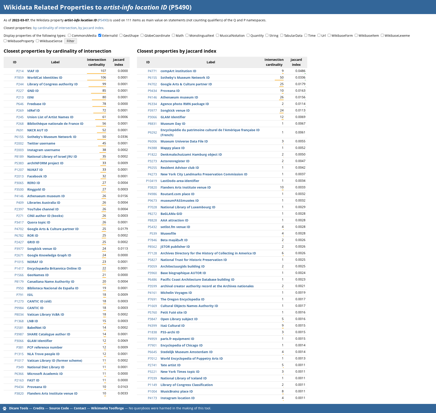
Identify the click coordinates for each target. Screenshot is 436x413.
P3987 (19, 334)
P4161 (152, 292)
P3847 (152, 319)
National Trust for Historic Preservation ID (194, 260)
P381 (20, 347)
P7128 (152, 253)
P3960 (152, 273)
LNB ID (32, 321)
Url (323, 35)
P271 (20, 216)
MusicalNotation (232, 35)
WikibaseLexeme (397, 35)
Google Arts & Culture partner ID (53, 229)
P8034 (19, 314)
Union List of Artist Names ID (50, 117)
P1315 (19, 354)
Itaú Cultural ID (173, 325)
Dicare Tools (18, 408)
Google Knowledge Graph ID (49, 255)
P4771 (152, 71)
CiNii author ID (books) (45, 216)
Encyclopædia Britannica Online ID (54, 268)
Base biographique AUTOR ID (183, 273)
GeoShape (131, 35)
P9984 (19, 308)
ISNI (30, 97)
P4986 (152, 194)
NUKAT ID (35, 169)
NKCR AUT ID (37, 130)
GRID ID (33, 242)
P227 (20, 90)
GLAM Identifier (39, 341)
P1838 (152, 332)
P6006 (152, 141)
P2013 (19, 176)
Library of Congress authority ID (52, 84)
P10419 (151, 181)
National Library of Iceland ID (184, 378)
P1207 (19, 169)
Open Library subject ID (179, 319)
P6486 (152, 279)
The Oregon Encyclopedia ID (182, 299)
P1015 (19, 262)
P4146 (19, 196)
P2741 (152, 365)
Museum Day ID (173, 123)
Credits (38, 408)
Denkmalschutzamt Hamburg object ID (191, 154)
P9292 (152, 132)
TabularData (293, 35)
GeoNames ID (38, 275)
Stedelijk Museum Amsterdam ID (187, 352)
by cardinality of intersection (55, 28)
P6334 (152, 104)
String (273, 35)
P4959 (152, 339)
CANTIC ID (35, 308)
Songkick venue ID (41, 248)
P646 (20, 104)
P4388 (152, 148)
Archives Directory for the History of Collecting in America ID (208, 253)
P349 (20, 367)
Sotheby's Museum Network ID (51, 137)
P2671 (19, 255)
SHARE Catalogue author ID (48, 334)
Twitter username (41, 143)
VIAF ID (33, 71)
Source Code (59, 408)
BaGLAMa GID (171, 213)
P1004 (152, 391)
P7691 (152, 299)
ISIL (30, 295)
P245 (20, 117)
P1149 (152, 385)
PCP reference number (44, 347)
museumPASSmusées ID (180, 200)
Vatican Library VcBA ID (45, 314)
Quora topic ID (38, 222)
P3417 (19, 222)
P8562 (152, 246)
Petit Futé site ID (174, 312)
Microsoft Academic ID (45, 373)
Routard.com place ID (177, 194)
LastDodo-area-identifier (180, 181)
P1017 (19, 360)
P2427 (19, 242)
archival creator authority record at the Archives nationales (207, 286)
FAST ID (33, 380)
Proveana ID (36, 387)
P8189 (19, 156)
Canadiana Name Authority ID (50, 281)
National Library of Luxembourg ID (188, 207)
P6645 (152, 352)
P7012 (152, 358)
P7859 (19, 77)
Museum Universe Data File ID (184, 141)
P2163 (19, 380)
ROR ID (32, 235)
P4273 (152, 174)
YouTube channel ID (43, 209)
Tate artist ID (171, 365)
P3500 (19, 189)
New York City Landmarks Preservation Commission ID (204, 174)
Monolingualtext (201, 35)
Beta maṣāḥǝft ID (174, 240)
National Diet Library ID (45, 367)
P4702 (19, 229)
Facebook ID (37, 176)
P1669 (152, 306)
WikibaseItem (369, 35)
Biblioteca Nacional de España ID (52, 288)
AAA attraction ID (174, 220)
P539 (153, 233)
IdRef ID (33, 110)
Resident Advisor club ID (180, 167)
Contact (80, 408)
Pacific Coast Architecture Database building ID (197, 279)
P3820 (19, 393)
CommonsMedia (84, 35)
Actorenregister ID (175, 161)
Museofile (168, 233)
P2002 (19, 143)
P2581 (19, 327)
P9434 (19, 387)
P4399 (152, 325)
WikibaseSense (51, 41)
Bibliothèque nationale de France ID (55, 123)
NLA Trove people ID (43, 354)
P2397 (19, 209)
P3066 (19, 341)
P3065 (19, 183)
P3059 (152, 266)
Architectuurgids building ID (183, 266)
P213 (20, 97)
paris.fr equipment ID (177, 339)
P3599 (152, 286)
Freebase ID (36, 104)
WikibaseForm (342, 35)
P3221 (152, 371)
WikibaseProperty (20, 41)
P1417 (19, 268)
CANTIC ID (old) (39, 301)
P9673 (152, 200)
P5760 (152, 312)
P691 (20, 130)
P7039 (152, 378)
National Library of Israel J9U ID (52, 156)
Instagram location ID (178, 398)
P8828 (152, 220)
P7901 (152, 345)
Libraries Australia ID (43, 202)
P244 (20, 84)
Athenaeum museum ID (46, 196)
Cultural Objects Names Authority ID (189, 306)
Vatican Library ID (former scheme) (54, 360)
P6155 (19, 137)
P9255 (152, 167)
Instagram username (43, 150)
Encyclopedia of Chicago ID (182, 345)
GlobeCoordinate (157, 35)
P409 (20, 202)
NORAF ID (35, 262)
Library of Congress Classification (187, 385)
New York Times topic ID (180, 371)
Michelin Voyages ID (176, 292)
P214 (20, 71)
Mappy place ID (173, 148)
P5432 (152, 227)
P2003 (19, 150)
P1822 (152, 154)
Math (180, 35)
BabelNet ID (36, 327)
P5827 (152, 260)
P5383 (19, 163)
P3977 (19, 248)
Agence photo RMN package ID (185, 104)
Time (312, 35)
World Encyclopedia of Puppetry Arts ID (192, 358)
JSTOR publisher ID (175, 246)
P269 (20, 110)
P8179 (19, 281)
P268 (20, 123)
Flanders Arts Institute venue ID (52, 393)
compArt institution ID (178, 71)
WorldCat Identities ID (44, 77)
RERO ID (33, 183)
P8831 (152, 123)
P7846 (152, 240)
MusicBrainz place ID (177, 391)
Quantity (257, 35)
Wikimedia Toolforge (107, 408)
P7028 (152, 207)
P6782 (19, 235)
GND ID (33, 90)
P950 (20, 288)
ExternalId (110, 35)
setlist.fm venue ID (175, 227)
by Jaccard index (90, 28)
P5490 (103, 20)
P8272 (152, 213)
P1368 (19, 321)
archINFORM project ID (45, 163)
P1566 (19, 275)
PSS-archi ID (170, 332)
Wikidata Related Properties (49, 7)
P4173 (152, 398)
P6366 (19, 373)
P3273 (152, 161)
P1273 (19, 301)
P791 (20, 295)
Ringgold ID (36, 189)
